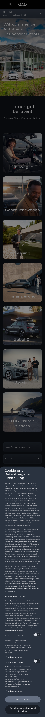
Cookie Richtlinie (10, 588)
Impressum (10, 591)
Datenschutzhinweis (29, 588)
